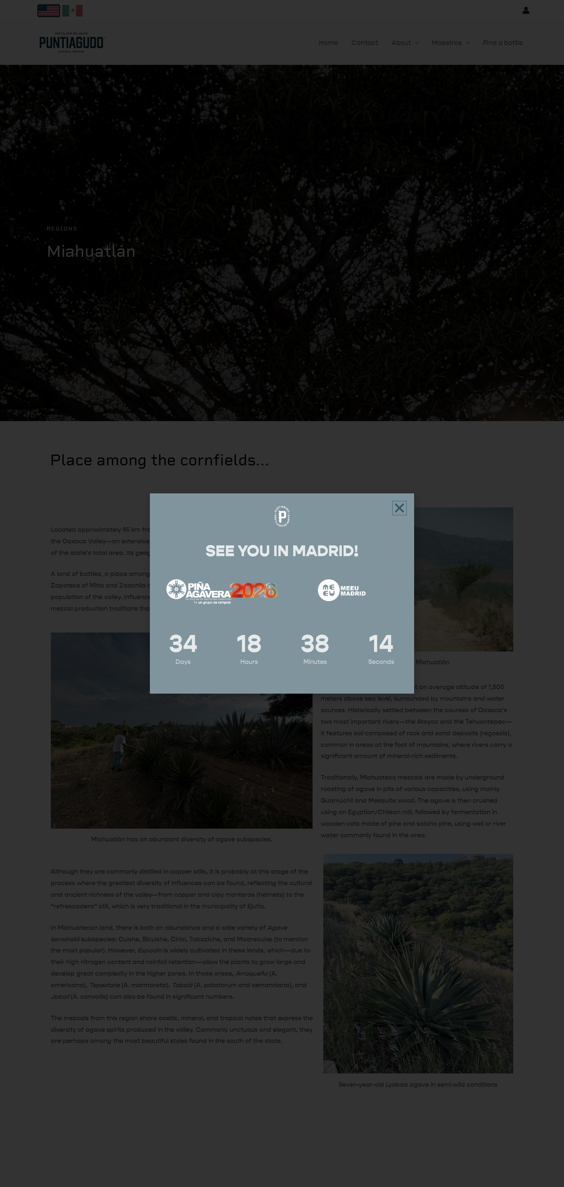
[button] (399, 508)
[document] (282, 593)
